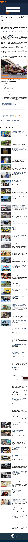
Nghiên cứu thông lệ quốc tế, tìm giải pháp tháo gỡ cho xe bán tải (19, 345)
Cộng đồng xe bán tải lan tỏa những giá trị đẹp (19, 165)
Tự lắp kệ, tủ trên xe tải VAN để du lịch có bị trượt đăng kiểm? (19, 391)
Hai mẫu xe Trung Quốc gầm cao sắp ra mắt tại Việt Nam (19, 463)
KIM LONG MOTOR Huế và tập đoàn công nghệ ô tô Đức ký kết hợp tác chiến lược (19, 266)
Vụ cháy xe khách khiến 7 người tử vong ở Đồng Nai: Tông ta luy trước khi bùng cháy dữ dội (19, 188)
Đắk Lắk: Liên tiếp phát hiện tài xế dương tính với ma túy (19, 448)
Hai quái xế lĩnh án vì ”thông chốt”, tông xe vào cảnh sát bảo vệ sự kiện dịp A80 (10, 115)
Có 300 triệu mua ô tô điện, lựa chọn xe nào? (18, 228)
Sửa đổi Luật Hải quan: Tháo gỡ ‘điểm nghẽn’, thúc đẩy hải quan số (18, 508)
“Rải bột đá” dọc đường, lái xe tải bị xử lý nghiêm (19, 482)
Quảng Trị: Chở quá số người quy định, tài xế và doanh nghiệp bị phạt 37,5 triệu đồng (19, 313)
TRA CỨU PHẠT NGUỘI (26, 378)
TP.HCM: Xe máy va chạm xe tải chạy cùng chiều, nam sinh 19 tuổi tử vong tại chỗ (10, 119)
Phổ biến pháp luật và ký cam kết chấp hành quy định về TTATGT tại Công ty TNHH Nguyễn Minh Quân (18, 490)
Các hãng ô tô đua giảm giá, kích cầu (18, 220)
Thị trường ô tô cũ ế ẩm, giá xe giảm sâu (18, 415)
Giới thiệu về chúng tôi (14, 536)
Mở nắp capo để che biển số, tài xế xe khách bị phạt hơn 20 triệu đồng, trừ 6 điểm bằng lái (19, 305)
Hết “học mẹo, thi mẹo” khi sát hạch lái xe (19, 250)
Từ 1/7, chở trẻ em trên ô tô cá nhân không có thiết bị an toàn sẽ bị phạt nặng (19, 525)
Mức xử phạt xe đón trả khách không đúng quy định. (8, 103)
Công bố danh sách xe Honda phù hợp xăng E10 (19, 329)
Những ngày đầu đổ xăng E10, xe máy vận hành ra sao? (19, 423)
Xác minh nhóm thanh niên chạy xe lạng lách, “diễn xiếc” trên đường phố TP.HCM (19, 149)
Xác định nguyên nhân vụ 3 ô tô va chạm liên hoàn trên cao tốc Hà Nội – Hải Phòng (19, 244)
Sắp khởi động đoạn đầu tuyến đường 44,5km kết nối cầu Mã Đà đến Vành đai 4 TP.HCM (19, 431)
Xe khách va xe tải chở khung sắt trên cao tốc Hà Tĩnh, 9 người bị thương (19, 275)
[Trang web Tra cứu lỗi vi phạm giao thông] (4, 1)
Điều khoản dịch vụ (13, 538)
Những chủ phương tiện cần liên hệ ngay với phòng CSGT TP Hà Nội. (10, 104)
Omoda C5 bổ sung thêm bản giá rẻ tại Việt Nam (19, 321)
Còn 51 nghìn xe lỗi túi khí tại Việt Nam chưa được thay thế (18, 353)
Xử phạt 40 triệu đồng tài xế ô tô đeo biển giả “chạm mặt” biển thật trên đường (10, 120)
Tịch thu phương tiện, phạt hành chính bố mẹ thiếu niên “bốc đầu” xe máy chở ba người (19, 140)
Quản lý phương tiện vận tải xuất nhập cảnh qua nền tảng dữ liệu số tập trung (19, 516)
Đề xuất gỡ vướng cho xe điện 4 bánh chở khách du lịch (19, 384)
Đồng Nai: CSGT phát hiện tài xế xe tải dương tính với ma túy (8, 116)
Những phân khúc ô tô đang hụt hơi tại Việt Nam (19, 360)
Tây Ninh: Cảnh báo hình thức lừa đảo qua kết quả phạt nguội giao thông (19, 336)
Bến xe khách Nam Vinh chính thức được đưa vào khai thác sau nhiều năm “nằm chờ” (19, 399)
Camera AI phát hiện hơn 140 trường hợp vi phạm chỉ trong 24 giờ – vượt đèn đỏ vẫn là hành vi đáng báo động (19, 472)
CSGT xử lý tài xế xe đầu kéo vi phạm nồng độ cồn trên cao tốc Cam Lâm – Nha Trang (19, 158)
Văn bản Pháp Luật (13, 537)
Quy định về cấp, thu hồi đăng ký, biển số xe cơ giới (8, 105)
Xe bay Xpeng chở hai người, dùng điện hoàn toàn (18, 297)
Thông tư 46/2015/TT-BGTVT (8, 36)
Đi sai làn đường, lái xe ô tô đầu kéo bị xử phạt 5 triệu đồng (19, 500)
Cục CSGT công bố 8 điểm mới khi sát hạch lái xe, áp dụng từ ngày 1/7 (19, 368)
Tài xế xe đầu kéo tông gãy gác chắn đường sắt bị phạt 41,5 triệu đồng (19, 213)
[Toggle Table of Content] (11, 23)
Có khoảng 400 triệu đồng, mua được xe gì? (19, 289)
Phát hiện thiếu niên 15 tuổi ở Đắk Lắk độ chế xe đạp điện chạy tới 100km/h (19, 376)
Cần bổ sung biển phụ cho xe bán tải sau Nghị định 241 (19, 236)
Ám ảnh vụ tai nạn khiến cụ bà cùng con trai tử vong (19, 439)
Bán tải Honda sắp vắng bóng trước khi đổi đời (19, 456)
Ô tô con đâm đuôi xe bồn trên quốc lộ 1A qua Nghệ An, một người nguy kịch (19, 258)
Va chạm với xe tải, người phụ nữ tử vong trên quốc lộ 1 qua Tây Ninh (19, 282)
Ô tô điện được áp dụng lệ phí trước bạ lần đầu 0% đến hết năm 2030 (19, 407)
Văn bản (2, 16)
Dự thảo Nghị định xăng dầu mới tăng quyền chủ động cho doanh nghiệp (18, 132)
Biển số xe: (7, 9)
